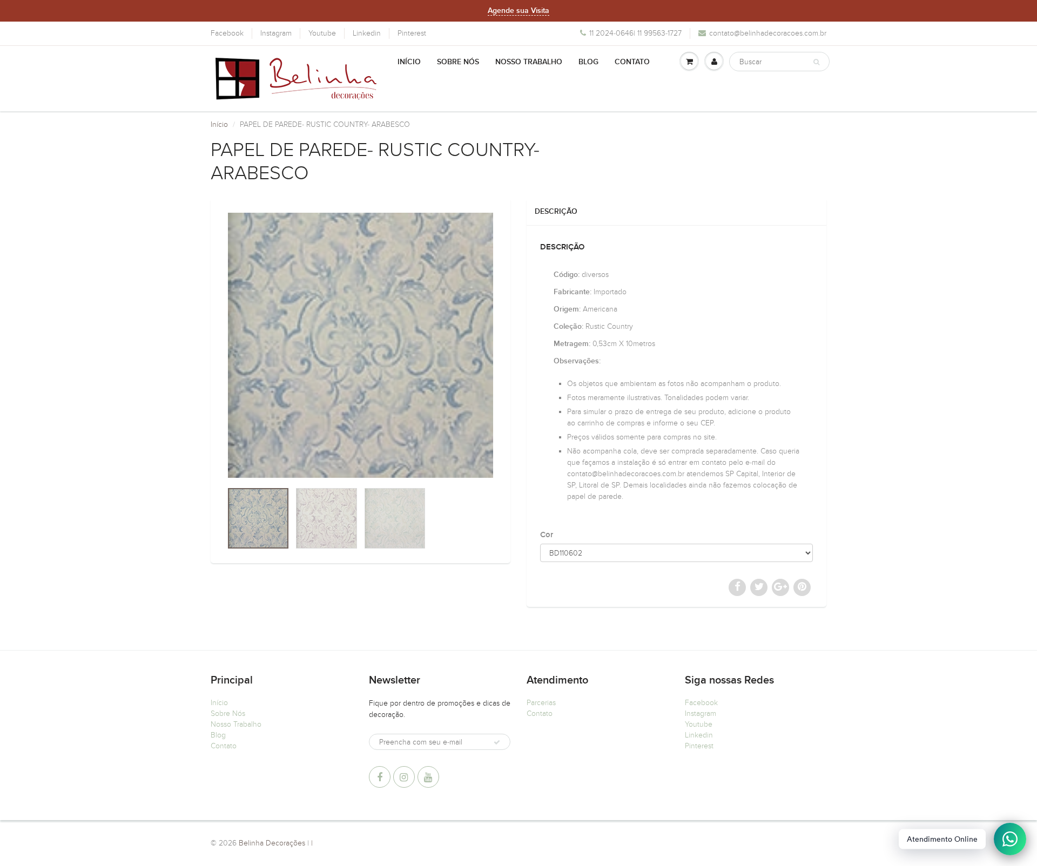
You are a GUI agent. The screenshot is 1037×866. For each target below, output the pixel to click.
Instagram (276, 33)
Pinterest (412, 33)
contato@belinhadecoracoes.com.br (767, 33)
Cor (546, 535)
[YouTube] (428, 777)
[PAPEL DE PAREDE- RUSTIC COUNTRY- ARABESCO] (360, 345)
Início (409, 62)
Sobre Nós (458, 62)
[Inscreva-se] (497, 742)
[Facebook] (379, 777)
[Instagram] (404, 777)
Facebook (227, 33)
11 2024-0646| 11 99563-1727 (635, 33)
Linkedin (367, 33)
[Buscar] (816, 62)
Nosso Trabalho (528, 62)
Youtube (322, 33)
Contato (632, 62)
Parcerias (541, 702)
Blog (588, 62)
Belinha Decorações (272, 843)
